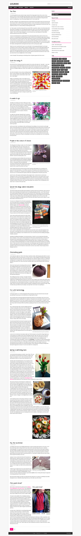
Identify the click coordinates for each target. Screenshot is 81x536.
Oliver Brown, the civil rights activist (59, 46)
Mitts (66, 69)
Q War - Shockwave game (57, 44)
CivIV (60, 58)
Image (62, 65)
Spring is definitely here (18, 350)
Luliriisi (54, 69)
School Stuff (55, 74)
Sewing (60, 74)
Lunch (58, 69)
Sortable (45, 533)
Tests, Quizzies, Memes (56, 80)
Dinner (53, 63)
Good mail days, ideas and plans (21, 187)
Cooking (64, 58)
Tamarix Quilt (21, 205)
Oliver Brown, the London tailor (58, 50)
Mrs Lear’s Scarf (21, 488)
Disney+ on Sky (55, 52)
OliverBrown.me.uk (56, 41)
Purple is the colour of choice (20, 141)
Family (65, 63)
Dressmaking (59, 63)
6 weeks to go (15, 98)
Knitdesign (62, 67)
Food (69, 63)
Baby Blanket (55, 58)
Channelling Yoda (16, 252)
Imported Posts (55, 67)
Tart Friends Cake (56, 78)
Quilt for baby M (16, 61)
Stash (53, 76)
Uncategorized (66, 80)
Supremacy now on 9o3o (57, 48)
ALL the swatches (16, 443)
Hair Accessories (55, 65)
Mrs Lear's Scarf (16, 483)
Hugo (34, 533)
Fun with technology (17, 290)
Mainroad (38, 533)
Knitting (68, 67)
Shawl (65, 74)
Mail (62, 69)
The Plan (13, 11)
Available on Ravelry (36, 513)
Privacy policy (69, 533)
